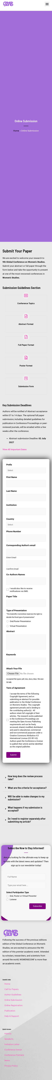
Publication (9, 1010)
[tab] (26, 778)
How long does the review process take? (25, 778)
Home (16, 130)
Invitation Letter (11, 1044)
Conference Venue (13, 1049)
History (7, 1033)
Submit (13, 755)
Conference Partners (14, 1055)
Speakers (8, 1039)
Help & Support (11, 1016)
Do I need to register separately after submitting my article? (27, 820)
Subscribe (37, 906)
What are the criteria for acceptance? (27, 787)
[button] (47, 4)
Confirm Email (12, 569)
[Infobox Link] (26, 302)
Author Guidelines (12, 994)
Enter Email (11, 558)
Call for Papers (11, 989)
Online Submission (13, 1000)
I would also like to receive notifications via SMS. (21, 589)
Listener (13, 899)
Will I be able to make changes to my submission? (26, 798)
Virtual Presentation (18, 626)
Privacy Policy (11, 1066)
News (7, 1060)
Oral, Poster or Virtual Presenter (23, 896)
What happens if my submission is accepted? (25, 809)
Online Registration (13, 1005)
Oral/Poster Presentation (20, 621)
